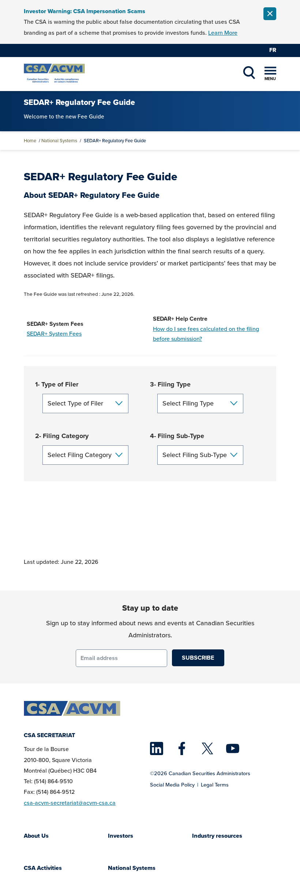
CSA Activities (43, 868)
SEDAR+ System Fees (54, 333)
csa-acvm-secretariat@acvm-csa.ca (70, 803)
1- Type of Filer (56, 384)
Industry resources (217, 835)
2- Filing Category (62, 436)
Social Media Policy (172, 785)
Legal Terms (215, 785)
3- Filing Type (170, 384)
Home (30, 140)
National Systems (59, 140)
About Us (36, 835)
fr (272, 50)
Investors (120, 835)
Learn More (222, 33)
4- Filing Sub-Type (177, 436)
